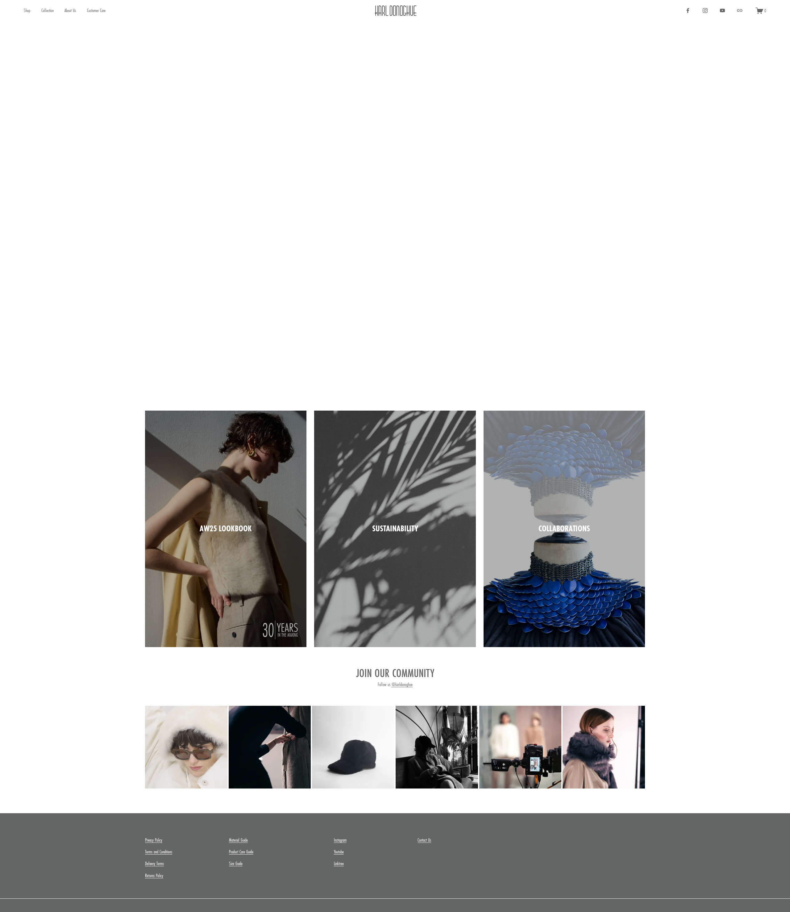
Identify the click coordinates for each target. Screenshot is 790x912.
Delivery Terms (154, 863)
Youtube (339, 852)
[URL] (740, 10)
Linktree (339, 863)
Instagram (340, 840)
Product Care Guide (241, 852)
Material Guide (238, 840)
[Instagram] (705, 10)
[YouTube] (722, 10)
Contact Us (424, 840)
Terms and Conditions (158, 852)
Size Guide (236, 863)
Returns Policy (154, 875)
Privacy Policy (153, 840)
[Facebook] (688, 10)
